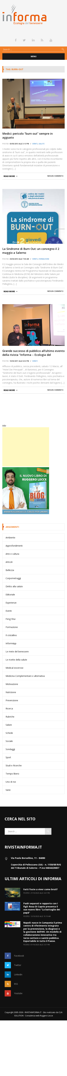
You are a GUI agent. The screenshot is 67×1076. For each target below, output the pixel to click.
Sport (8, 757)
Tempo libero (12, 773)
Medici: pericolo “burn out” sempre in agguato (27, 135)
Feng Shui (10, 618)
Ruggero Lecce (46, 1015)
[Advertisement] (25, 446)
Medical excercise (14, 667)
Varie (8, 789)
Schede (9, 732)
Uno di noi (11, 781)
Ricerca (9, 708)
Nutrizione (11, 692)
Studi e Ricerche (14, 765)
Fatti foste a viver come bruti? (40, 889)
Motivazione (12, 684)
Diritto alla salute (14, 586)
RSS (16, 983)
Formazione (44, 259)
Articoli (9, 561)
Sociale (9, 741)
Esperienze (11, 602)
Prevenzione (12, 700)
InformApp (11, 643)
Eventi (35, 144)
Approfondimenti (14, 545)
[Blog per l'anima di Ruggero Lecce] (33, 490)
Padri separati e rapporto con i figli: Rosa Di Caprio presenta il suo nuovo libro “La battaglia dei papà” (41, 908)
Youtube (18, 993)
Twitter (17, 965)
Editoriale (10, 594)
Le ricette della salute (16, 659)
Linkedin (18, 974)
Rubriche (10, 716)
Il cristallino (11, 635)
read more (9, 176)
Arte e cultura (12, 553)
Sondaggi (10, 749)
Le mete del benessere (17, 651)
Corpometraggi (13, 578)
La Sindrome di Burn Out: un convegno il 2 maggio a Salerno (30, 251)
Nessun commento (55, 176)
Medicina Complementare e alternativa (25, 675)
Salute (41, 144)
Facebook (19, 955)
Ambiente (10, 537)
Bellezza (10, 570)
